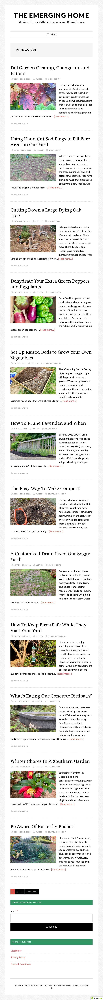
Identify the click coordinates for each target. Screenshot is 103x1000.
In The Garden (21, 124)
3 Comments (54, 79)
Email (14, 911)
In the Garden (21, 195)
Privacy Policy (17, 957)
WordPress (78, 985)
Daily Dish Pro (40, 985)
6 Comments (54, 221)
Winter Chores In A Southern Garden (50, 761)
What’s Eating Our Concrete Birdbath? (51, 696)
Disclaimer (16, 950)
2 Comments (55, 150)
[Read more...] (61, 116)
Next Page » (32, 892)
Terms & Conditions (20, 964)
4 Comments (51, 429)
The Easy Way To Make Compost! (45, 488)
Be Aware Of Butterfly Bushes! (42, 826)
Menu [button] (53, 34)
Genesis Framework (61, 985)
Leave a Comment (52, 363)
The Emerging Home (51, 15)
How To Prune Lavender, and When (48, 423)
